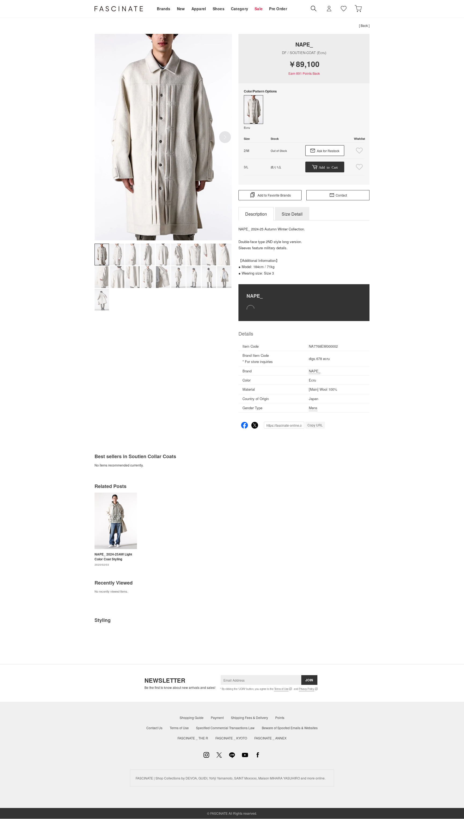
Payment (217, 717)
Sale (259, 8)
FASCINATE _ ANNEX (270, 738)
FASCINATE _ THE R (192, 738)
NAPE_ (304, 44)
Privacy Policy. (306, 689)
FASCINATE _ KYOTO (231, 738)
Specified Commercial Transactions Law (225, 727)
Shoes (218, 8)
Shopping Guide (192, 717)
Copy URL (315, 425)
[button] (225, 137)
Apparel (198, 8)
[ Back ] (364, 25)
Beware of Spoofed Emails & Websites (290, 727)
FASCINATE (119, 8)
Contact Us (154, 727)
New (181, 8)
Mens (313, 407)
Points (279, 717)
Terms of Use (281, 689)
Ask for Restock (328, 150)
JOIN (309, 680)
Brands (164, 8)
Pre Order (278, 8)
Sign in (329, 8)
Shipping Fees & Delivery (249, 717)
